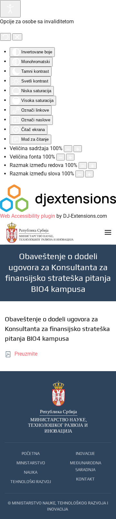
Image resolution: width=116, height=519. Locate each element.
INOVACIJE (85, 453)
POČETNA (31, 453)
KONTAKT (85, 479)
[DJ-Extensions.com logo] (58, 198)
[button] (108, 232)
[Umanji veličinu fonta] (60, 157)
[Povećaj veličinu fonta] (70, 157)
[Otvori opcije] (10, 8)
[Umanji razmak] (83, 165)
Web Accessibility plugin (27, 216)
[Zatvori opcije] (17, 36)
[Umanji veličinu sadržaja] (68, 148)
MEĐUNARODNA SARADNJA (85, 466)
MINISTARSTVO (30, 462)
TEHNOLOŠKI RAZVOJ (30, 481)
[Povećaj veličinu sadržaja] (77, 148)
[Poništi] (5, 37)
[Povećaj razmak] (92, 165)
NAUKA (30, 472)
